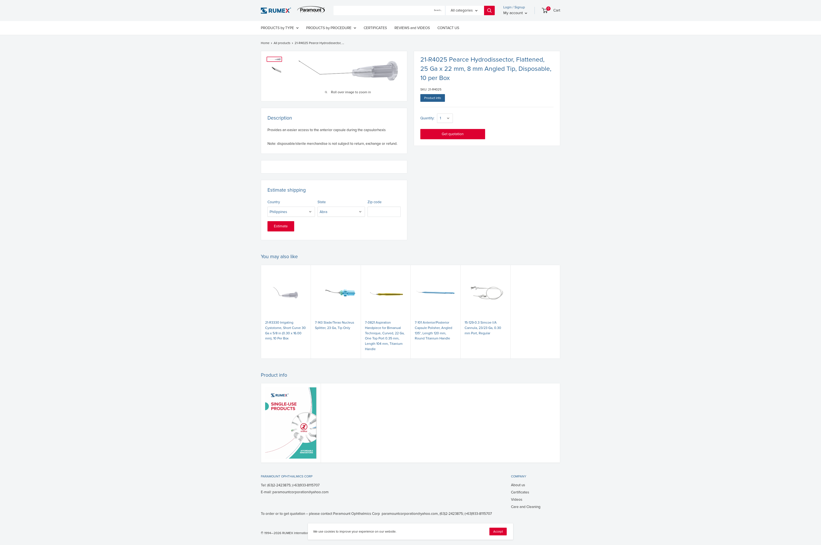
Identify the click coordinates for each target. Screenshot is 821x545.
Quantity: (427, 118)
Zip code (375, 202)
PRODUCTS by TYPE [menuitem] (277, 28)
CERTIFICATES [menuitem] (375, 28)
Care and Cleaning (525, 507)
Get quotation (453, 134)
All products (282, 43)
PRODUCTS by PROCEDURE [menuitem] (328, 28)
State (321, 202)
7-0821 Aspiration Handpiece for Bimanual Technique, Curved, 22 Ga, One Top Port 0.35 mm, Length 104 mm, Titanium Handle (385, 335)
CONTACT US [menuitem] (448, 28)
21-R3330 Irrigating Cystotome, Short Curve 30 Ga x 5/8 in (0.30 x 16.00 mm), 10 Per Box (285, 330)
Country (273, 202)
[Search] (489, 10)
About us (518, 485)
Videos (516, 499)
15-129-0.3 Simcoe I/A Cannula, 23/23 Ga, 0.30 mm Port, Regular (483, 327)
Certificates (520, 492)
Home (265, 43)
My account (513, 12)
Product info (432, 98)
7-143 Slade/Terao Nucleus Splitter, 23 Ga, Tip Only (334, 325)
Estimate (281, 226)
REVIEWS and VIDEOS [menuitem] (412, 28)
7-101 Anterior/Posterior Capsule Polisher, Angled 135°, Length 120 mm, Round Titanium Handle (433, 330)
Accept (498, 531)
